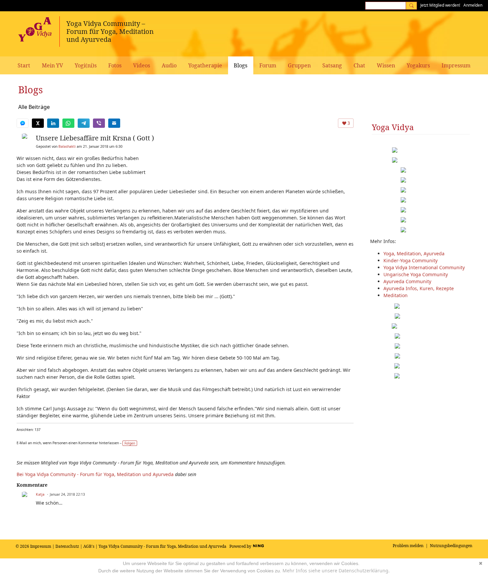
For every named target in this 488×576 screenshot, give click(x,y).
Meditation (395, 295)
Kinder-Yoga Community (410, 260)
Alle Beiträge (34, 107)
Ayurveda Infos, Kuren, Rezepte (418, 288)
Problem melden (408, 545)
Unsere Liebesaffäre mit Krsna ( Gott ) (95, 137)
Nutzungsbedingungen (451, 545)
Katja (40, 494)
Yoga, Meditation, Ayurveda (414, 253)
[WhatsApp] (68, 123)
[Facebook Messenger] (23, 123)
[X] (38, 123)
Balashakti (67, 146)
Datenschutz (67, 546)
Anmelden (472, 5)
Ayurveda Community (407, 281)
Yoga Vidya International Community (424, 267)
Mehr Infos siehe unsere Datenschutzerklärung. (336, 570)
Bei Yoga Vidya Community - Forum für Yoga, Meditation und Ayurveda (95, 474)
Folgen (129, 443)
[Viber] (99, 123)
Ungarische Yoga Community (415, 274)
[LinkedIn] (53, 123)
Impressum (40, 546)
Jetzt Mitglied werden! (440, 5)
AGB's (88, 546)
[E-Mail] (114, 123)
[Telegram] (84, 123)
